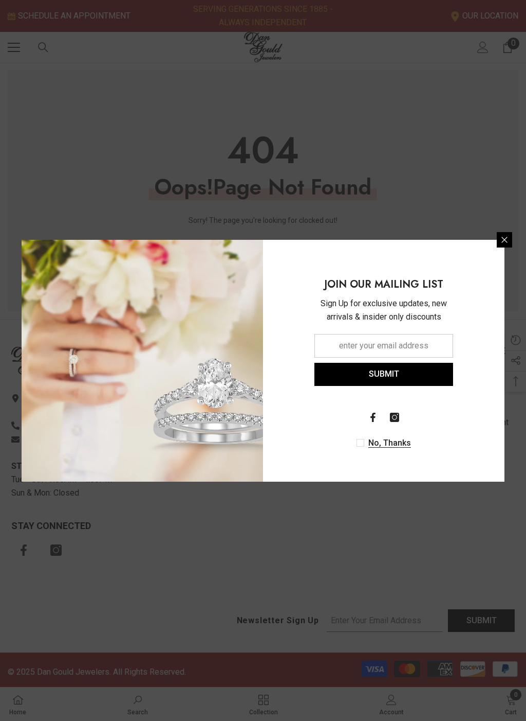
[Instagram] (394, 417)
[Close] (504, 240)
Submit (384, 374)
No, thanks (389, 443)
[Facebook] (373, 417)
